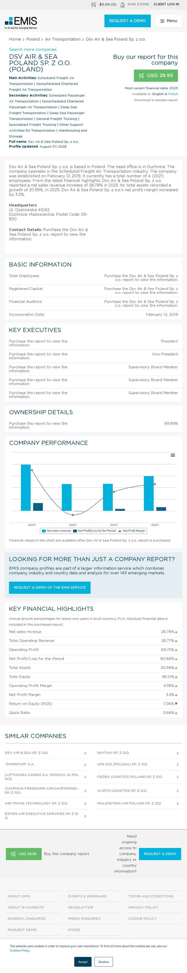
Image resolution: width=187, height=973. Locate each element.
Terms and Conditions (150, 896)
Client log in (166, 4)
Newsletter (80, 907)
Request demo (22, 930)
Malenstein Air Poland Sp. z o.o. (129, 803)
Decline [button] (104, 962)
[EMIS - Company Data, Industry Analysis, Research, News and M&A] (21, 23)
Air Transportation (63, 39)
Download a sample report (156, 100)
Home (15, 39)
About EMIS (19, 896)
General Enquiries (27, 918)
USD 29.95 (159, 75)
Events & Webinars (87, 896)
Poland (33, 39)
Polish (173, 94)
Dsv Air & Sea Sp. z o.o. (26, 753)
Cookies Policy (19, 950)
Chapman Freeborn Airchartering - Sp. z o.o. (42, 790)
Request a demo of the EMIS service (50, 587)
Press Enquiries (84, 918)
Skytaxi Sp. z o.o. (113, 753)
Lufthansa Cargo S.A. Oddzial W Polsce (42, 777)
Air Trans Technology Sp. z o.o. (36, 803)
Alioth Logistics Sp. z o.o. (122, 791)
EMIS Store (138, 4)
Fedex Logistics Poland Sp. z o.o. (130, 777)
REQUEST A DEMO (127, 21)
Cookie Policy (142, 918)
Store (74, 930)
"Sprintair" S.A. (19, 764)
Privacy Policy (143, 907)
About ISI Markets (26, 907)
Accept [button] (82, 962)
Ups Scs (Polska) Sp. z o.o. (122, 764)
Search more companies (33, 50)
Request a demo (160, 854)
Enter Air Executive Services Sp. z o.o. (41, 816)
